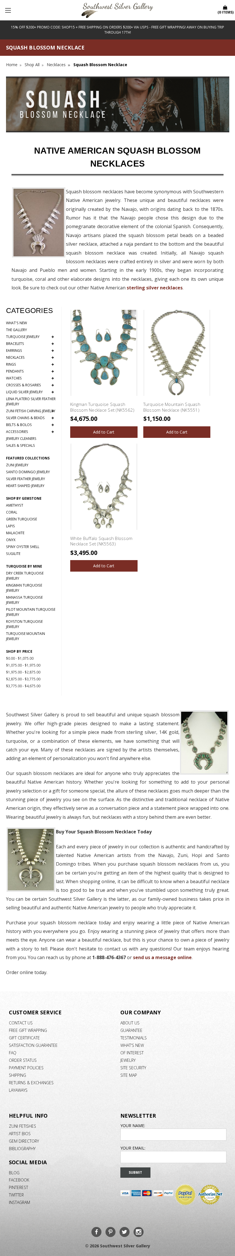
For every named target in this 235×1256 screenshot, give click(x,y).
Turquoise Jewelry (30, 337)
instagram (19, 1202)
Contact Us (21, 1023)
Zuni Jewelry (17, 465)
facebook (19, 1180)
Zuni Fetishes (22, 1126)
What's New (16, 322)
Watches (30, 378)
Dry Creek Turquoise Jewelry (25, 576)
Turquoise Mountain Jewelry (25, 636)
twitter (16, 1195)
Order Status (23, 1060)
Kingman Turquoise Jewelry (24, 588)
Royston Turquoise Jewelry (24, 624)
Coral (11, 512)
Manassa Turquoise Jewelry (24, 600)
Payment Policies (26, 1067)
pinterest (18, 1187)
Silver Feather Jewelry (25, 478)
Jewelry (128, 1060)
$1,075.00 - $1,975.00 (23, 665)
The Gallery (16, 329)
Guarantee (131, 1030)
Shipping (17, 1075)
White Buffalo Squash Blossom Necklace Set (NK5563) (101, 541)
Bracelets (30, 344)
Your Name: (132, 1125)
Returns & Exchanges (31, 1082)
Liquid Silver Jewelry (30, 392)
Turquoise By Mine (24, 566)
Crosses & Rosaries (30, 385)
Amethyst (14, 505)
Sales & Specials (20, 445)
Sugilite (13, 553)
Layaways (18, 1090)
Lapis (10, 526)
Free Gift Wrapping (28, 1030)
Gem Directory (24, 1141)
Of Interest (132, 1052)
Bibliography (22, 1148)
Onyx (10, 539)
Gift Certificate (24, 1038)
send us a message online (162, 957)
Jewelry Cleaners (21, 438)
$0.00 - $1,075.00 (20, 658)
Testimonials (133, 1038)
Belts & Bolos (30, 425)
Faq (12, 1052)
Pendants (30, 371)
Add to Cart (103, 432)
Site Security (133, 1067)
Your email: (132, 1148)
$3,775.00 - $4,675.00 (23, 686)
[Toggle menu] (8, 10)
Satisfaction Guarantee (33, 1045)
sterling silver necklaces (155, 288)
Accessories (30, 432)
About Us (130, 1023)
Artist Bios (20, 1133)
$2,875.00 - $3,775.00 (23, 679)
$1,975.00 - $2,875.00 (23, 672)
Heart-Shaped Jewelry (25, 485)
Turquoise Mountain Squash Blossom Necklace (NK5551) (171, 407)
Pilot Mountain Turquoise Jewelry (30, 612)
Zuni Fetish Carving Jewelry (30, 411)
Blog (14, 1172)
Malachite (15, 532)
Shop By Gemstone (24, 498)
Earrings (30, 351)
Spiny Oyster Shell (22, 546)
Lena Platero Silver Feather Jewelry (31, 401)
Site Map (128, 1075)
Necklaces (30, 357)
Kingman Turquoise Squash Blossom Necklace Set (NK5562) (102, 407)
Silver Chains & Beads (30, 418)
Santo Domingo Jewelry (28, 471)
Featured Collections (28, 458)
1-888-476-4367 (109, 957)
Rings (30, 364)
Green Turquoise (21, 519)
